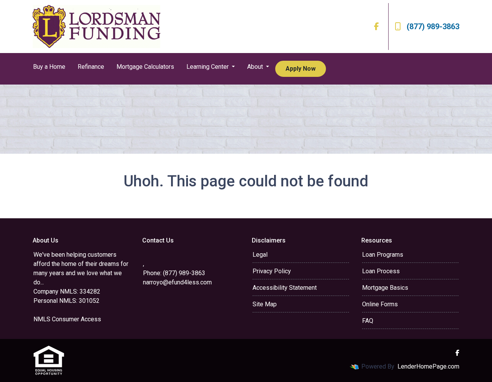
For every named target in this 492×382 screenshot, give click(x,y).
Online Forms (380, 304)
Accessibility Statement (285, 287)
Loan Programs (382, 254)
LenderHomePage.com (428, 366)
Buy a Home (49, 66)
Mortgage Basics (385, 287)
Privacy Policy (272, 271)
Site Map (265, 304)
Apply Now (301, 68)
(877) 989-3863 (433, 26)
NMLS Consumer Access (67, 319)
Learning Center (208, 66)
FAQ (367, 320)
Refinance (91, 66)
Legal (260, 254)
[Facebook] (376, 26)
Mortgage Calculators (145, 66)
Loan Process (381, 271)
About (255, 66)
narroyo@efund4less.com (177, 282)
